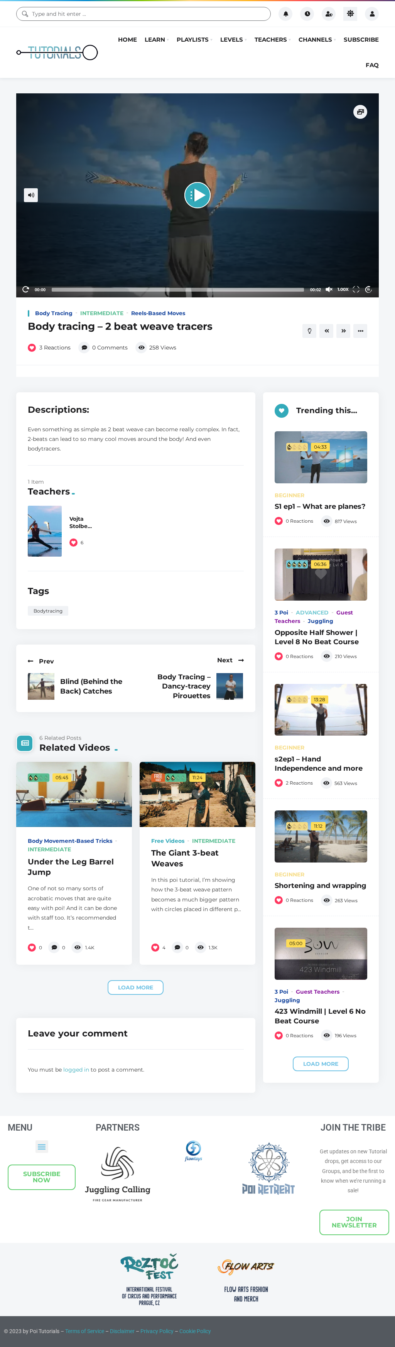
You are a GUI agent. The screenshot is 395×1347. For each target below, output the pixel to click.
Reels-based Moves (158, 408)
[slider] (178, 385)
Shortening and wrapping (320, 981)
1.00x (343, 385)
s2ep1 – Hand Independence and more (319, 859)
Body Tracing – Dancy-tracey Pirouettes (184, 782)
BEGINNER (289, 590)
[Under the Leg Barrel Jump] (74, 890)
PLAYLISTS (193, 87)
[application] (197, 291)
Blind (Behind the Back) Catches (91, 782)
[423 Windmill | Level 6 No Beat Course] (321, 1049)
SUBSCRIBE (361, 87)
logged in (76, 1165)
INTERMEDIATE (101, 408)
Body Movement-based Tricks (70, 936)
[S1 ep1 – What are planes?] (321, 553)
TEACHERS (271, 87)
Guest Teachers (317, 1087)
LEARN (155, 87)
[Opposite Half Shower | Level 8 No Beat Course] (321, 670)
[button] (41, 1242)
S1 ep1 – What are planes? (320, 602)
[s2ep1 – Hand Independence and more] (321, 806)
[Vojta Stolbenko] (45, 626)
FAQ (372, 112)
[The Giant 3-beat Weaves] (197, 890)
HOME (127, 87)
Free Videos (167, 936)
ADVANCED (312, 708)
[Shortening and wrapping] (321, 932)
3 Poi (281, 708)
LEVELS (231, 87)
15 (368, 385)
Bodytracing (48, 706)
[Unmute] (329, 384)
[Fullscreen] (356, 384)
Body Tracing (54, 408)
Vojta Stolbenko (80, 622)
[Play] (197, 291)
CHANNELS (315, 87)
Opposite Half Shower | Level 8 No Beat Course (317, 733)
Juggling (320, 716)
